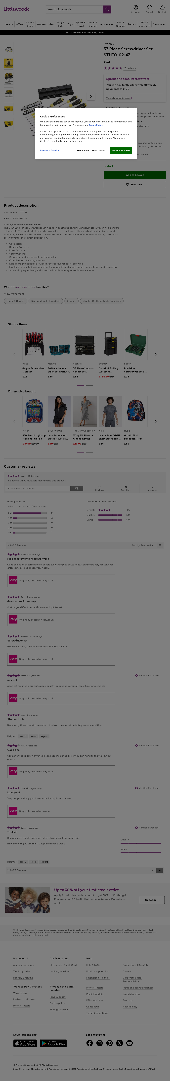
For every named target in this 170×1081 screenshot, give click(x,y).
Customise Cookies (49, 150)
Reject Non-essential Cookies (91, 150)
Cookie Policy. (95, 125)
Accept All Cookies (121, 150)
